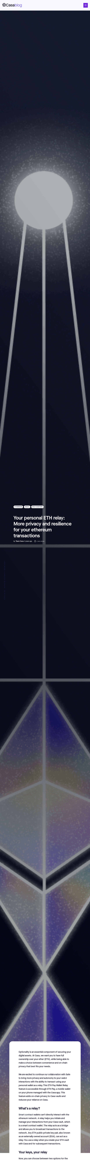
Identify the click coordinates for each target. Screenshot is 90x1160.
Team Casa (20, 541)
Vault (27, 507)
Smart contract (26, 1114)
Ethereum (18, 507)
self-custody (37, 507)
